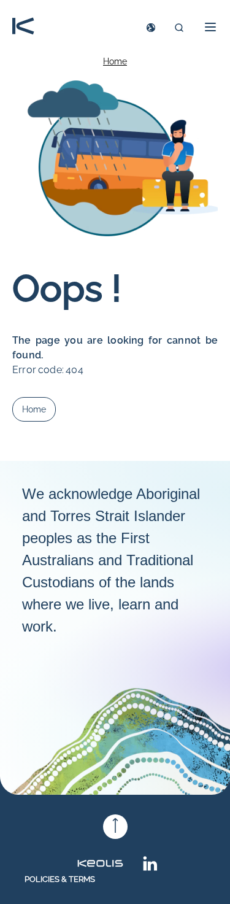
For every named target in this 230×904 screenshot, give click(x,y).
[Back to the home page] (23, 27)
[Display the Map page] (151, 27)
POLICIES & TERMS (60, 879)
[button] (207, 27)
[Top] (115, 826)
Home (115, 61)
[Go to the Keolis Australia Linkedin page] (150, 867)
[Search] (179, 27)
